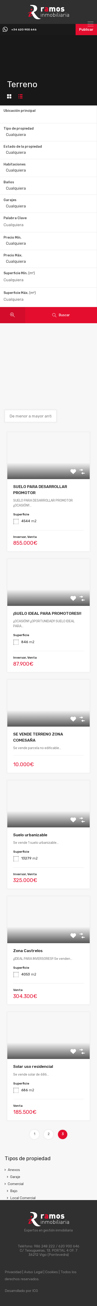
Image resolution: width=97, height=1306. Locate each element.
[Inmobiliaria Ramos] (49, 17)
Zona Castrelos (28, 950)
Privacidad (13, 1272)
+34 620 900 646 (23, 29)
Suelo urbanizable (30, 835)
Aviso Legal (33, 1272)
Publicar (86, 29)
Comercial (16, 1184)
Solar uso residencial (33, 1066)
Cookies (51, 1272)
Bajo (13, 1191)
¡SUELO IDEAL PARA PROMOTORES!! (47, 613)
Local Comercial (23, 1198)
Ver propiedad (48, 470)
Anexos (14, 1170)
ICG (35, 1291)
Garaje (15, 1177)
